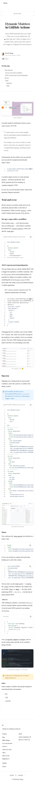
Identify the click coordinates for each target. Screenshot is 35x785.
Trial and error (9, 70)
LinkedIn (20, 775)
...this (6, 697)
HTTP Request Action (18, 280)
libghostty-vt (5, 759)
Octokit (18, 282)
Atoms (4, 766)
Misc (3, 737)
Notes (6, 80)
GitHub (12, 775)
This (6, 694)
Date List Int (5, 755)
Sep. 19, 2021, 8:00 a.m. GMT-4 (12, 55)
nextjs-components (24, 737)
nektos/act (9, 83)
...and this (8, 701)
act (30, 603)
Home (5, 3)
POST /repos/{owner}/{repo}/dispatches (16, 75)
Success (7, 78)
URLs (4, 752)
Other (8, 85)
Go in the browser (7, 743)
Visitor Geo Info (6, 749)
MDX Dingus (6, 740)
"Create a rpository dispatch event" (18, 290)
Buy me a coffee (23, 739)
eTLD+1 (4, 746)
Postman (8, 274)
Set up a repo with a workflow (13, 72)
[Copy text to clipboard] (30, 169)
